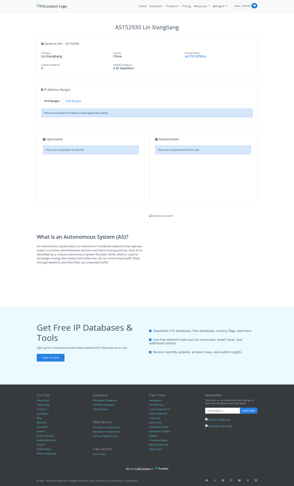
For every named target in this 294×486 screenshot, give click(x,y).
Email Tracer (155, 422)
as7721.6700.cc (195, 56)
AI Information (44, 449)
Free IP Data (99, 454)
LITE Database (100, 409)
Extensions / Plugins (159, 431)
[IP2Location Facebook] (206, 480)
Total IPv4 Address (50, 64)
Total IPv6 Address (122, 64)
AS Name (46, 52)
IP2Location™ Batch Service (107, 431)
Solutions (155, 6)
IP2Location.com (59, 480)
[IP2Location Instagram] (247, 480)
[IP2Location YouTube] (239, 480)
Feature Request (45, 435)
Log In (220, 6)
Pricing (186, 6)
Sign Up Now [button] (50, 357)
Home (142, 6)
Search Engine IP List (159, 409)
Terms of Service (97, 480)
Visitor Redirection (158, 413)
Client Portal (43, 400)
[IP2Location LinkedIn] (256, 480)
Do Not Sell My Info (46, 440)
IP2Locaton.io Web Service (106, 427)
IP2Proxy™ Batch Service (105, 436)
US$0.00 (246, 5)
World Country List (158, 444)
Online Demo (43, 404)
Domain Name (192, 52)
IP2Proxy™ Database (103, 404)
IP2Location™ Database (105, 400)
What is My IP (156, 449)
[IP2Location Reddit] (223, 480)
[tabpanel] (147, 112)
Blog (39, 418)
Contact (41, 444)
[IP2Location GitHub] (231, 480)
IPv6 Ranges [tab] (73, 101)
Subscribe (248, 410)
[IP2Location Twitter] (214, 480)
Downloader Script (158, 426)
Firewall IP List (156, 404)
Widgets (153, 435)
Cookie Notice (131, 480)
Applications (155, 400)
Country (117, 52)
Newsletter (42, 426)
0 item (237, 6)
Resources (201, 6)
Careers (41, 431)
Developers (43, 413)
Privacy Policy (115, 480)
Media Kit (41, 422)
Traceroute (154, 418)
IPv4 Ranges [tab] (52, 101)
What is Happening (46, 453)
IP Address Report (158, 440)
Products (171, 6)
